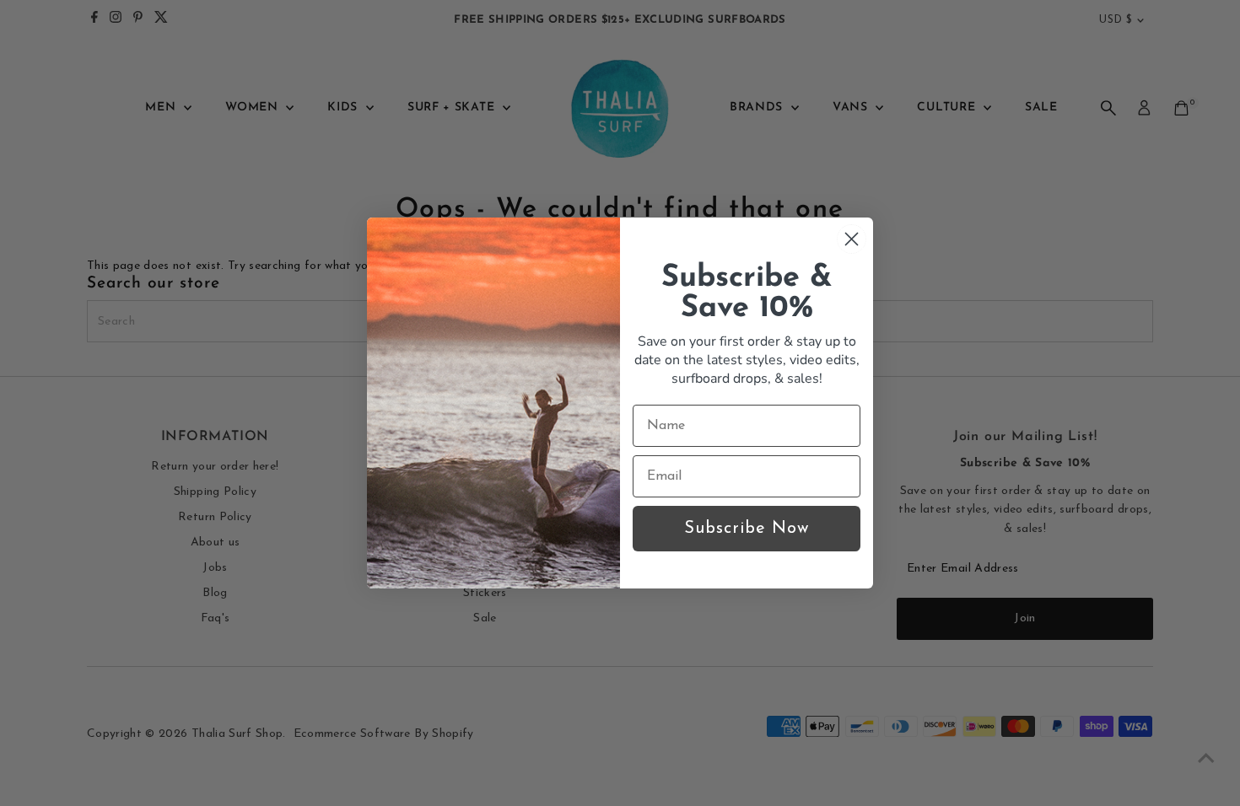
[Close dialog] (851, 239)
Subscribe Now (746, 528)
